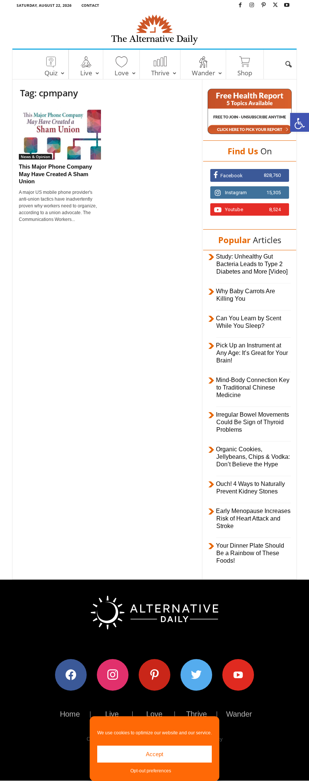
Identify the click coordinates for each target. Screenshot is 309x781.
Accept (154, 754)
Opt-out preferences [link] (150, 770)
